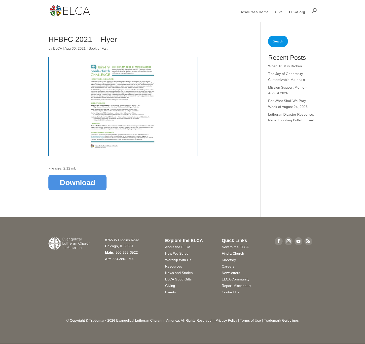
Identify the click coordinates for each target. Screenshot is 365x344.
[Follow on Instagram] (288, 241)
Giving (170, 286)
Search (278, 41)
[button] (314, 10)
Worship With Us (178, 260)
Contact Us (230, 292)
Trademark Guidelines (281, 320)
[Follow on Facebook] (279, 241)
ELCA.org (297, 12)
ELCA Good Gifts (178, 279)
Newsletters (231, 273)
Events (170, 292)
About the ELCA (177, 247)
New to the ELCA (235, 247)
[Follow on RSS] (308, 241)
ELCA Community (235, 279)
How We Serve (176, 253)
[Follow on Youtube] (298, 241)
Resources (173, 266)
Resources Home (254, 12)
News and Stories (179, 273)
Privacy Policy (226, 320)
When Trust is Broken (285, 66)
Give (279, 12)
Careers (228, 266)
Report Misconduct (236, 286)
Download (77, 182)
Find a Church (233, 253)
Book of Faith (99, 48)
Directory (229, 260)
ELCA (57, 48)
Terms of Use (250, 320)
